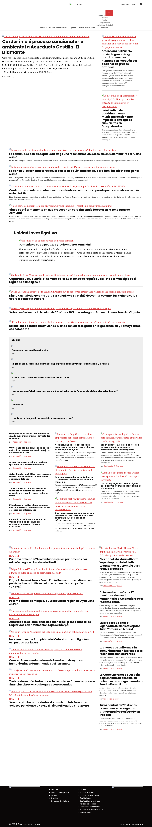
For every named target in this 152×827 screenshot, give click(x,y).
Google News (85, 812)
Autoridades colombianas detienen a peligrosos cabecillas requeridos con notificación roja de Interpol (50, 623)
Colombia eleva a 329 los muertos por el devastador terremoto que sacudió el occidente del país (30, 476)
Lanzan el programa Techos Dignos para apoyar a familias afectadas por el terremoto (121, 486)
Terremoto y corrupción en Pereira (29, 350)
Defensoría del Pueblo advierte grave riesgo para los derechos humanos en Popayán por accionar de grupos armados (119, 59)
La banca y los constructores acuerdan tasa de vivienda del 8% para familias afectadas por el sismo (74, 172)
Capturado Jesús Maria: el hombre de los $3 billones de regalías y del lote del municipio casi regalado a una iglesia (72, 280)
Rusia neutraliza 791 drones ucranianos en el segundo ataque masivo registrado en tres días (119, 710)
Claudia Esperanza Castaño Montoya (31, 408)
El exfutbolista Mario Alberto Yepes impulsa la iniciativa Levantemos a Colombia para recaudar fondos (119, 564)
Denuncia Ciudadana (60, 801)
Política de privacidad (89, 795)
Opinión (73, 27)
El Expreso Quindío (87, 27)
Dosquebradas (104, 23)
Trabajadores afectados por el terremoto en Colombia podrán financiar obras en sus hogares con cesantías (52, 682)
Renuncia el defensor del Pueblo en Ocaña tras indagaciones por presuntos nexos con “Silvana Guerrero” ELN (27, 523)
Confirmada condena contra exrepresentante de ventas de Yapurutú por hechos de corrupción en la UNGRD (75, 191)
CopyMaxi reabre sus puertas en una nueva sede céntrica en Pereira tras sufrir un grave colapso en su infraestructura (74, 517)
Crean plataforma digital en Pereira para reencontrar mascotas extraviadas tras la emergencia (120, 447)
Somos (83, 789)
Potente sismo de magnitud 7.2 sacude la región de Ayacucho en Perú (51, 602)
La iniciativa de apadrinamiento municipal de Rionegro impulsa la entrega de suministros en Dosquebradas (117, 118)
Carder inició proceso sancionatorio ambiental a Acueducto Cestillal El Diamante (42, 46)
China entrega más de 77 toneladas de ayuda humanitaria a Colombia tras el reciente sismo (121, 597)
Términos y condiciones (90, 806)
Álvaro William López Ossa (26, 394)
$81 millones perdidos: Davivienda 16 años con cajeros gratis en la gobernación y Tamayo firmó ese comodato (75, 327)
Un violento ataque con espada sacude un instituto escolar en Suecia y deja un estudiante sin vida (30, 450)
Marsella (104, 27)
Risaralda (104, 17)
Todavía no (17, 404)
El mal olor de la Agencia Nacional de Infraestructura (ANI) (42, 418)
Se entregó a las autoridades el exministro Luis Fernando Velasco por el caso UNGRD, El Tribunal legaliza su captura (49, 704)
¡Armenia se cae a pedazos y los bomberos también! (55, 244)
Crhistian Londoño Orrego (26, 381)
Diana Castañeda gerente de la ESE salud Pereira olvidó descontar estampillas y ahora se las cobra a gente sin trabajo (73, 297)
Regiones (101, 15)
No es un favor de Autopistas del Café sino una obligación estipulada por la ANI (49, 640)
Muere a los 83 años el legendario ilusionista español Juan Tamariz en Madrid (120, 626)
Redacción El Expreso (22, 442)
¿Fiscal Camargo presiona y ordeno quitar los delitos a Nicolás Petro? (28, 463)
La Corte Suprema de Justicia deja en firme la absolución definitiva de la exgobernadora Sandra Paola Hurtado (121, 679)
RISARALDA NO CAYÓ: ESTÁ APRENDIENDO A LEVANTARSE (40, 377)
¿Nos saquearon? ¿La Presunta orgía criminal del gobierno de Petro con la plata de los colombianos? (64, 391)
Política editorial (87, 792)
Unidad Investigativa (58, 27)
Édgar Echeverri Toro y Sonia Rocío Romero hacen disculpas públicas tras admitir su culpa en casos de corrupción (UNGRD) (50, 583)
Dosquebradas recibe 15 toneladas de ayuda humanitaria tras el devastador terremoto (29, 436)
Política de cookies (88, 804)
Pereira (104, 20)
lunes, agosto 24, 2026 (129, 4)
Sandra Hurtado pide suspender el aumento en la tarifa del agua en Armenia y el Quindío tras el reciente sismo (28, 492)
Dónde (54, 795)
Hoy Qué (43, 27)
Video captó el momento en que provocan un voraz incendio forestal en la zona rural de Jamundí (69, 211)
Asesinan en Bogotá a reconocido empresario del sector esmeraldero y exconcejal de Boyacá (74, 447)
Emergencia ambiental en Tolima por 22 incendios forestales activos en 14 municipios (74, 479)
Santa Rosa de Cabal (104, 25)
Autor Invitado (21, 353)
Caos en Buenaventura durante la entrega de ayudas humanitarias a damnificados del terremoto (46, 662)
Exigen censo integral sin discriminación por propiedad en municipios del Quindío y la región (60, 363)
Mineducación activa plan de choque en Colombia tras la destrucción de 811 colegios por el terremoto (29, 507)
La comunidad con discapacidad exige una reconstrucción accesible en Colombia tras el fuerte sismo (75, 155)
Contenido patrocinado (90, 801)
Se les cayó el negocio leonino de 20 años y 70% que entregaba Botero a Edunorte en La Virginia (74, 312)
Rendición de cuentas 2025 (91, 809)
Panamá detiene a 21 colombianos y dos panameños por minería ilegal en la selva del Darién (48, 560)
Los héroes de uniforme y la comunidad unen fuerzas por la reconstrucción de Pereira (121, 651)
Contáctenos (85, 798)
